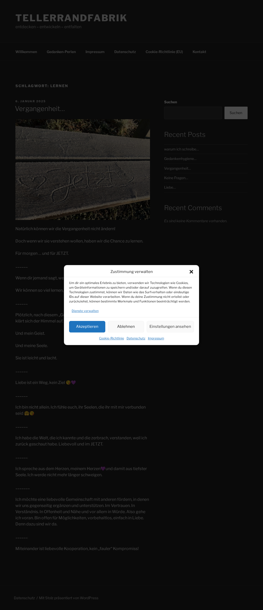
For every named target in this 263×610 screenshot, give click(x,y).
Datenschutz (136, 338)
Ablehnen (126, 326)
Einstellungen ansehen (170, 326)
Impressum (156, 338)
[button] (191, 271)
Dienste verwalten (85, 311)
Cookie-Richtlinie (111, 338)
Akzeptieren (87, 326)
